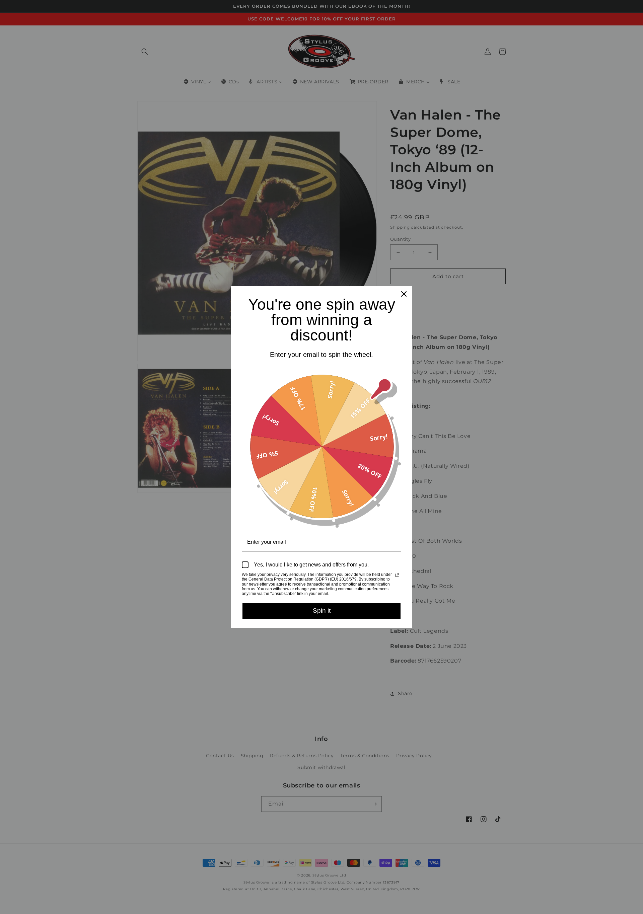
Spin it (322, 610)
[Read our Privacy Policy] (397, 575)
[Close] (404, 294)
